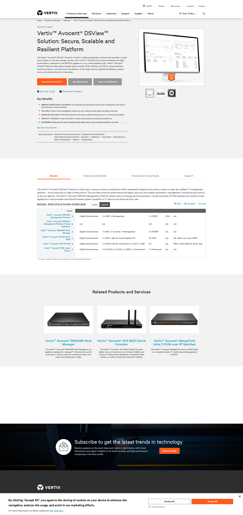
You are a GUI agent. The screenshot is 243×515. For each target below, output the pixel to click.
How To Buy (188, 13)
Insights (138, 13)
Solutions (96, 13)
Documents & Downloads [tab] (145, 175)
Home (39, 20)
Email (203, 203)
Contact (202, 6)
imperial (104, 204)
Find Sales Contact (52, 81)
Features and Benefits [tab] (95, 175)
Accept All (212, 501)
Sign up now (169, 450)
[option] (171, 57)
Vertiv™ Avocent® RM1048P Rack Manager (68, 342)
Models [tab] (54, 175)
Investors (190, 6)
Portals (161, 6)
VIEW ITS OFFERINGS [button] (107, 81)
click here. (58, 510)
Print (179, 203)
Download (191, 203)
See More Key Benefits (47, 127)
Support (125, 13)
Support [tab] (188, 175)
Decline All (169, 501)
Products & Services (77, 13)
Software (66, 20)
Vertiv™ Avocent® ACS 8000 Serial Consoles (121, 342)
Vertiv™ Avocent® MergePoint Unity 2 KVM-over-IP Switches (174, 342)
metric (95, 204)
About (151, 13)
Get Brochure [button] (80, 81)
